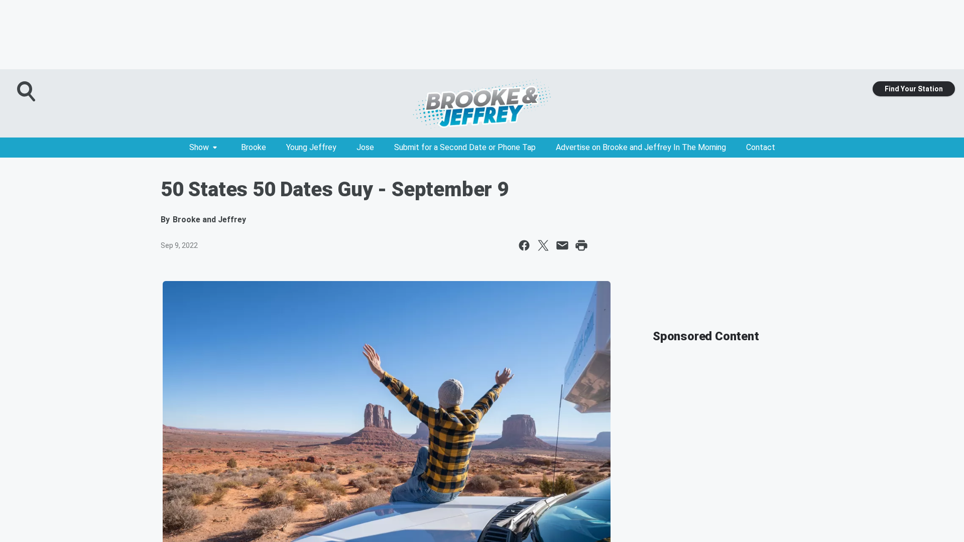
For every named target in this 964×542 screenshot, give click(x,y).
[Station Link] (482, 103)
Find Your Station (914, 89)
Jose (365, 147)
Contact (760, 147)
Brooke (253, 147)
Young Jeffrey (311, 147)
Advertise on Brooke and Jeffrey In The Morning (641, 147)
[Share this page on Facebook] (524, 245)
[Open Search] (27, 91)
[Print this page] (581, 245)
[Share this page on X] (543, 245)
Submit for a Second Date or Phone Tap (465, 147)
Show (199, 147)
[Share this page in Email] (562, 245)
